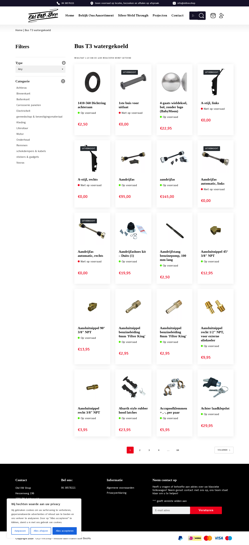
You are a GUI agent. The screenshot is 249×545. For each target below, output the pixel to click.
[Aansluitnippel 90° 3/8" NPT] (92, 307)
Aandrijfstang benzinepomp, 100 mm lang (173, 256)
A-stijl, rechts (88, 179)
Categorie (22, 81)
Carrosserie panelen (28, 105)
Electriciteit (23, 111)
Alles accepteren (65, 530)
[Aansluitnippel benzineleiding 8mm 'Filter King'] (174, 307)
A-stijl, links (210, 103)
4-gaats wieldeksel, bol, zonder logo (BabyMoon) (173, 107)
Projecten (160, 15)
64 (178, 450)
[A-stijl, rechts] (92, 158)
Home (69, 15)
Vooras (20, 163)
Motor (20, 134)
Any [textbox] (20, 69)
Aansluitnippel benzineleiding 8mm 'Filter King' (173, 332)
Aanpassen (20, 530)
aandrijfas (167, 179)
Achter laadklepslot (215, 408)
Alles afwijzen (41, 530)
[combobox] (40, 69)
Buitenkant (23, 99)
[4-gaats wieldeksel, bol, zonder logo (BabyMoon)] (174, 82)
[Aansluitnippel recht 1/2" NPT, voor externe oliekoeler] (215, 307)
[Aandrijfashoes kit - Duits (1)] (133, 230)
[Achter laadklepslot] (215, 387)
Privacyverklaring (117, 493)
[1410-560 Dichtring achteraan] (92, 82)
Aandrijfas (126, 179)
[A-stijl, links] (215, 82)
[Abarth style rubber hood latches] (133, 387)
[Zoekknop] (201, 15)
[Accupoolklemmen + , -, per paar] (174, 387)
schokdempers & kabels (31, 151)
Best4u (87, 538)
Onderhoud (23, 140)
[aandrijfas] (174, 158)
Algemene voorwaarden (120, 487)
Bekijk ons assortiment (96, 15)
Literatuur (22, 128)
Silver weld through (133, 15)
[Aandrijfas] (133, 158)
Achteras (21, 88)
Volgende (222, 450)
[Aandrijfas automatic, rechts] (92, 230)
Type (19, 63)
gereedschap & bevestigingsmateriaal (39, 117)
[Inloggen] (221, 15)
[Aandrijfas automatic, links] (215, 158)
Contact (177, 15)
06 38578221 (67, 3)
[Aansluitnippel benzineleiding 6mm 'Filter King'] (133, 307)
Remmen (21, 145)
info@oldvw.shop (186, 3)
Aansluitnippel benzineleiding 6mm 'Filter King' (132, 332)
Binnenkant (23, 93)
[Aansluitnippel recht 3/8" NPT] (92, 387)
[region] (44, 518)
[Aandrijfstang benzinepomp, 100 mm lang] (174, 230)
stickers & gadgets (27, 157)
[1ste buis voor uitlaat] (133, 82)
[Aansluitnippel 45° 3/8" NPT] (215, 230)
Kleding (21, 122)
